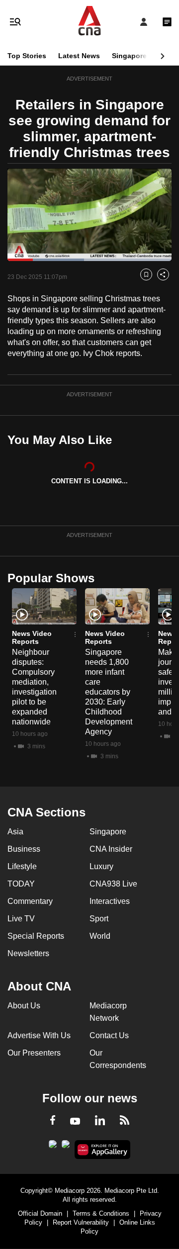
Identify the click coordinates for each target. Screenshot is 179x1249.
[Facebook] (52, 1122)
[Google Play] (53, 1147)
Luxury (101, 866)
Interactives (110, 901)
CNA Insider (111, 849)
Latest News (79, 56)
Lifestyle (22, 866)
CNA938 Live (113, 884)
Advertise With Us (39, 1035)
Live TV (21, 918)
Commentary (30, 901)
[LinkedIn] (100, 1122)
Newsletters (28, 953)
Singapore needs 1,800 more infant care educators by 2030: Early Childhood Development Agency (108, 692)
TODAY (21, 884)
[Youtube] (75, 1122)
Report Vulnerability (81, 1222)
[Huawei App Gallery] (103, 1149)
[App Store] (66, 1147)
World (100, 936)
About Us (23, 1005)
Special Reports (35, 936)
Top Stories (26, 56)
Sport (99, 918)
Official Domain (40, 1213)
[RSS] (124, 1122)
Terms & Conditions (101, 1213)
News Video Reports (32, 637)
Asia (15, 831)
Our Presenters (34, 1053)
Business (23, 849)
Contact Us (109, 1035)
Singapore (129, 56)
